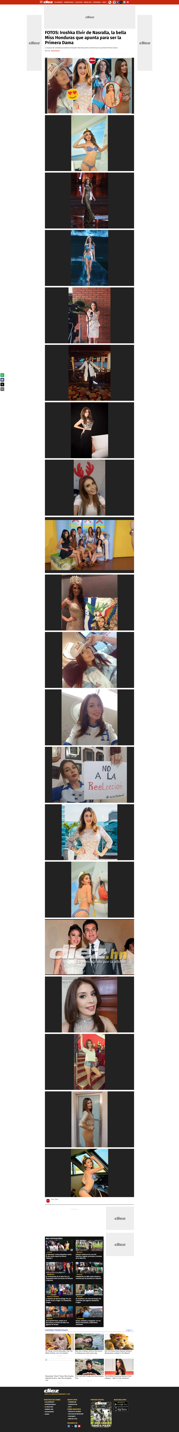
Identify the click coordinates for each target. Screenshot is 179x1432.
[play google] (124, 1403)
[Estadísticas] (114, 2)
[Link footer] (51, 1391)
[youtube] (79, 1426)
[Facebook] (68, 1426)
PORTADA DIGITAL (97, 1400)
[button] (2, 375)
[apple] (124, 1409)
